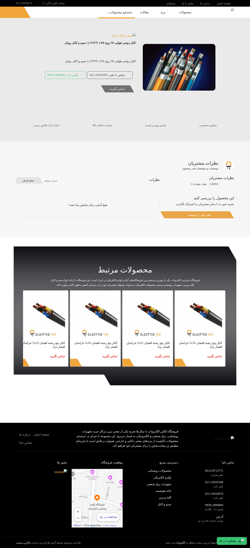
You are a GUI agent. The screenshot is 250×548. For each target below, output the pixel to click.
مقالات (144, 12)
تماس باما (25, 442)
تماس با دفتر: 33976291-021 (107, 75)
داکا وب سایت (23, 542)
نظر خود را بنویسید (199, 214)
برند (163, 12)
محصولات (185, 12)
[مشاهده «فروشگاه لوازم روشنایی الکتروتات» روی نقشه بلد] (97, 498)
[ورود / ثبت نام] (17, 12)
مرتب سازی (50, 180)
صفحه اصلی (41, 434)
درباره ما (24, 434)
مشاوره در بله (227, 540)
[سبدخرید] (7, 12)
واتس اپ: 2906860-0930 (62, 75)
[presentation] (225, 365)
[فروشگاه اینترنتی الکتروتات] (216, 12)
